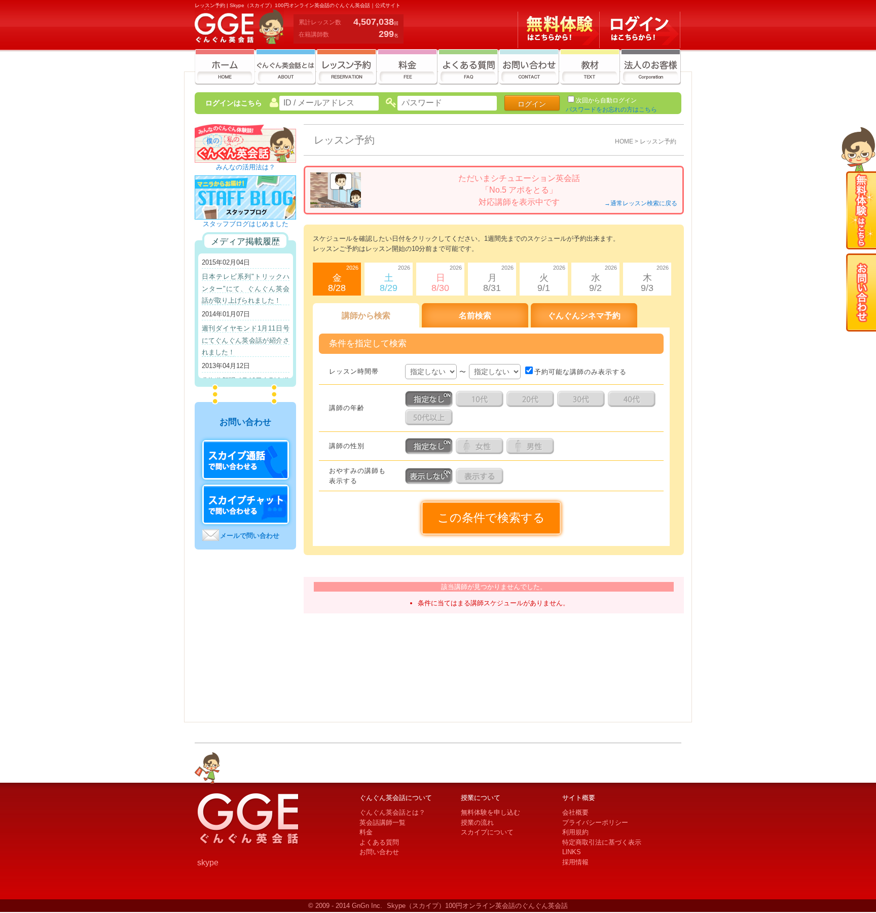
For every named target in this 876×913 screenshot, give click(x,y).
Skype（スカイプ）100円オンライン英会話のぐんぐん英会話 (477, 905)
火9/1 (551, 279)
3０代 (582, 399)
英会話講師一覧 (382, 822)
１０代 (481, 399)
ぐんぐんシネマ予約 (584, 315)
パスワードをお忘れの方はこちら (611, 109)
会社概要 (575, 812)
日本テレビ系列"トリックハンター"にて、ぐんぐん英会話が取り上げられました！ (245, 288)
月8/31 (498, 279)
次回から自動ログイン (606, 100)
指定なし (430, 399)
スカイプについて (487, 832)
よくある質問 (379, 842)
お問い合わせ (379, 852)
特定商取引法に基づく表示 (601, 842)
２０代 (531, 399)
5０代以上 (430, 417)
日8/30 (446, 279)
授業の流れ (477, 822)
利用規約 (575, 832)
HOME (624, 141)
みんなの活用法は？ (245, 167)
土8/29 (395, 279)
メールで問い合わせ (249, 535)
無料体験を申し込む (490, 812)
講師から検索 (366, 315)
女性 (481, 446)
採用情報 (575, 862)
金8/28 (343, 279)
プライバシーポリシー (595, 822)
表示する (481, 476)
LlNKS (571, 852)
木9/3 (655, 279)
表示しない (430, 476)
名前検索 (475, 315)
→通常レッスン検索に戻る (640, 203)
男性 (531, 446)
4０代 (633, 399)
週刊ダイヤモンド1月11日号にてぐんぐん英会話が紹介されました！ (245, 340)
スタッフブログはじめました (245, 224)
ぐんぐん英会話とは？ (392, 812)
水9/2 (603, 279)
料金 (366, 832)
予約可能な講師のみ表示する (580, 372)
